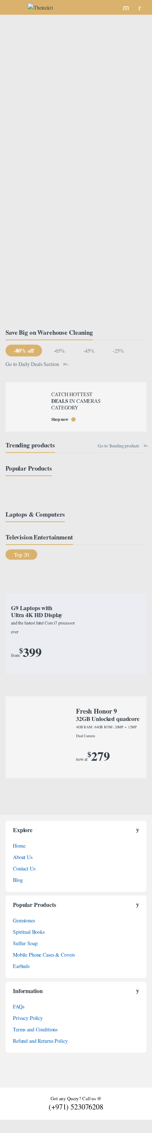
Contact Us (24, 868)
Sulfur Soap (25, 943)
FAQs (18, 1006)
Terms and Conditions (35, 1029)
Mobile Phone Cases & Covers (44, 954)
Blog (18, 879)
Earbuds (21, 966)
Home (19, 845)
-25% (118, 350)
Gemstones (24, 920)
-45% (88, 350)
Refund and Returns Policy (40, 1040)
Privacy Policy (28, 1017)
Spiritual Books (29, 931)
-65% (59, 350)
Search (127, 7)
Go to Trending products (118, 445)
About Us (22, 857)
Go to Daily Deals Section (32, 364)
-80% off (24, 350)
